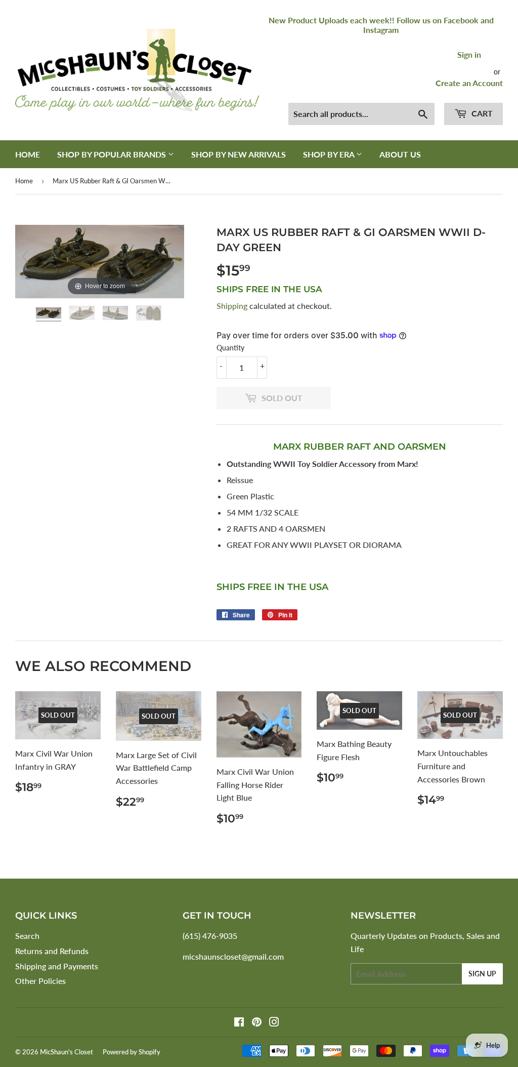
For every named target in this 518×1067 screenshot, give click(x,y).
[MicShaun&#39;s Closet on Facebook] (239, 1023)
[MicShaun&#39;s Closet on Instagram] (274, 1023)
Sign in (469, 54)
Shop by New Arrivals (238, 154)
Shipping (232, 305)
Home (27, 154)
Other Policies (40, 980)
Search (27, 935)
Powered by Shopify (131, 1052)
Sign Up (482, 973)
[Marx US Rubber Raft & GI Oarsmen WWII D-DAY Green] (49, 314)
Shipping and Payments (56, 966)
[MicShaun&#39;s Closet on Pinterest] (256, 1023)
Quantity (230, 347)
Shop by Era (329, 154)
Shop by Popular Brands (112, 154)
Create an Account (469, 83)
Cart (481, 113)
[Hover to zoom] (99, 260)
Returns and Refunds (52, 951)
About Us (400, 154)
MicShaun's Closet (66, 1052)
